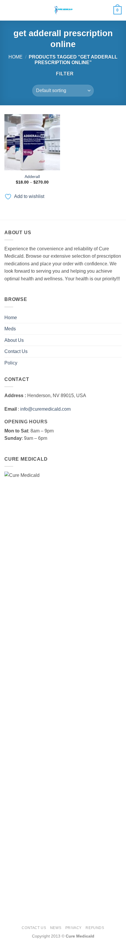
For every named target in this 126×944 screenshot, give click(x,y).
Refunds (95, 928)
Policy (10, 362)
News (55, 928)
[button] (7, 10)
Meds (10, 328)
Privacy (73, 928)
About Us (14, 340)
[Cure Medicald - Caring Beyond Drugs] (63, 10)
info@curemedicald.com (45, 409)
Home (15, 56)
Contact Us (16, 351)
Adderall (32, 176)
